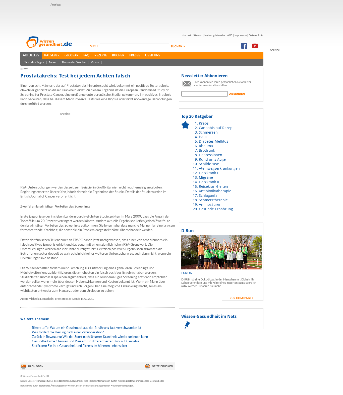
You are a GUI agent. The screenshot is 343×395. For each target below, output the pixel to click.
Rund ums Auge (212, 159)
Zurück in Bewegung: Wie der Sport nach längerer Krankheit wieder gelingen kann (90, 337)
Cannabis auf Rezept (216, 127)
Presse (134, 55)
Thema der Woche (74, 62)
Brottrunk (207, 150)
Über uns (152, 55)
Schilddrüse (209, 163)
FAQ (86, 55)
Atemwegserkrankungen (219, 168)
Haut (203, 136)
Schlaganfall (209, 195)
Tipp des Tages (34, 62)
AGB (229, 35)
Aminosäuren (210, 204)
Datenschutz (256, 35)
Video (95, 62)
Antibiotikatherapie (215, 190)
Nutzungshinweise (214, 35)
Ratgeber (52, 55)
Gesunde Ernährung (216, 209)
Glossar (71, 55)
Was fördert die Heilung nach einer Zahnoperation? (68, 332)
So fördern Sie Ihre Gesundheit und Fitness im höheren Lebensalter (79, 346)
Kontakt (186, 35)
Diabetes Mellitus (213, 141)
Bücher (118, 55)
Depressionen (210, 154)
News (52, 62)
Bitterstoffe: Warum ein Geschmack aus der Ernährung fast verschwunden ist (86, 328)
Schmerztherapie (213, 200)
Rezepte (100, 55)
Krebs (204, 123)
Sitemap (197, 35)
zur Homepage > (242, 298)
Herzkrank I (208, 172)
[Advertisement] (290, 127)
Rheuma (206, 145)
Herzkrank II (209, 181)
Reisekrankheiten (213, 186)
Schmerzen (208, 132)
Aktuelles (31, 55)
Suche (95, 46)
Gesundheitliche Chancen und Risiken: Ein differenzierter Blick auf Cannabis (85, 341)
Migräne (206, 177)
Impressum (241, 35)
